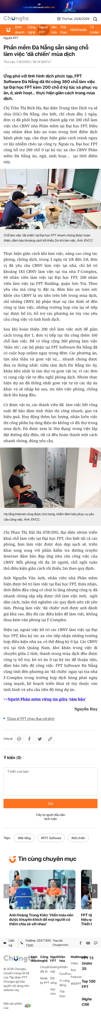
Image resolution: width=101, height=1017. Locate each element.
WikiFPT (76, 983)
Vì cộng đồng (64, 983)
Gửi (50, 803)
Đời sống (53, 980)
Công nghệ (32, 29)
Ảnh (73, 970)
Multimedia (78, 30)
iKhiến (63, 967)
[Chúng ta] (16, 19)
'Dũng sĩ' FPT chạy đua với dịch (30, 718)
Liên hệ (11, 943)
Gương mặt (54, 969)
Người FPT (43, 29)
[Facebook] (80, 943)
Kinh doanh (19, 29)
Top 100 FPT (88, 984)
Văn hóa (54, 29)
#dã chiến (78, 838)
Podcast (76, 977)
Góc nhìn (53, 991)
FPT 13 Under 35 (94, 30)
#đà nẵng (24, 838)
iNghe (87, 999)
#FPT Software (51, 838)
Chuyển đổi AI (45, 969)
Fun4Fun (64, 974)
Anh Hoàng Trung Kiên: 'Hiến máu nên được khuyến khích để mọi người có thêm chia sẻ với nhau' (41, 919)
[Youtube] (88, 943)
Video (74, 963)
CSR (85, 1004)
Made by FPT (44, 980)
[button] (94, 891)
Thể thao (63, 29)
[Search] (95, 19)
